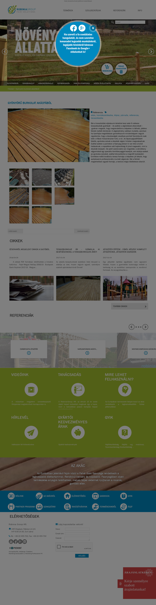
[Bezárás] (92, 27)
